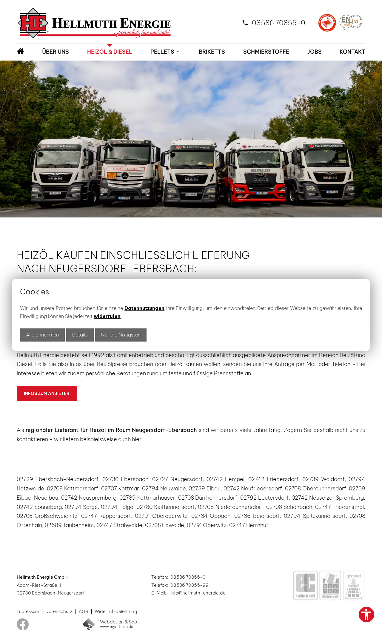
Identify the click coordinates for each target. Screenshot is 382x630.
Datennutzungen (144, 308)
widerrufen (107, 316)
